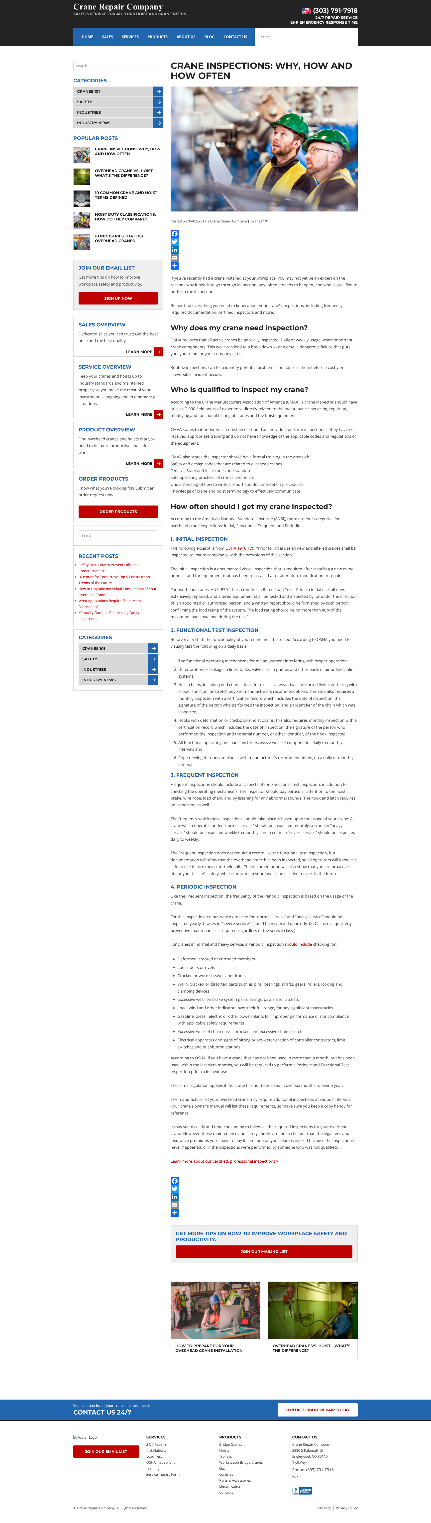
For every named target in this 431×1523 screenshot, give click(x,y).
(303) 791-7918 (334, 10)
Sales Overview (102, 325)
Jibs (222, 1468)
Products (158, 36)
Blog (209, 36)
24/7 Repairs (156, 1444)
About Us (186, 36)
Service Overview (105, 367)
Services (130, 36)
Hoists (224, 1450)
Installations (156, 1450)
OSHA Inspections (160, 1462)
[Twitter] (264, 242)
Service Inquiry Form (163, 1474)
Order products (118, 511)
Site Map (324, 1508)
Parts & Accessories (235, 1480)
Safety (84, 102)
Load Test (154, 1456)
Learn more (139, 351)
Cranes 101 (260, 221)
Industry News (93, 122)
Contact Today (318, 1410)
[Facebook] (264, 234)
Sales (107, 36)
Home (87, 36)
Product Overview (107, 430)
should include (298, 944)
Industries (89, 112)
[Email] (264, 258)
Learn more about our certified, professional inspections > (225, 1161)
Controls (226, 1492)
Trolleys (225, 1456)
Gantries (226, 1474)
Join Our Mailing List (264, 1251)
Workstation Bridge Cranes (241, 1462)
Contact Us (235, 36)
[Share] (264, 266)
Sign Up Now (118, 298)
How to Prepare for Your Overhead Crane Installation (208, 1348)
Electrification (230, 1486)
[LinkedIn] (264, 250)
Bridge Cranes (230, 1444)
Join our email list (106, 1451)
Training (153, 1468)
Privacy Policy (347, 1508)
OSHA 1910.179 (239, 548)
